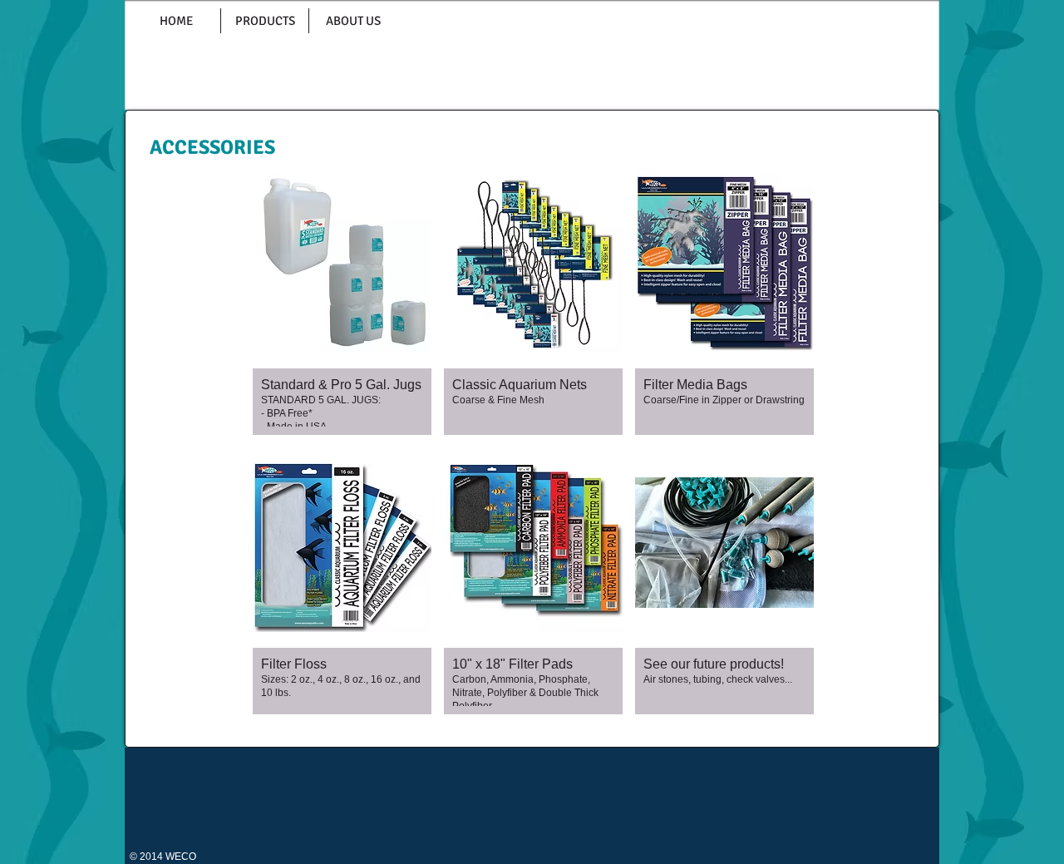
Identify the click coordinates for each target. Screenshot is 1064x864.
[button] (342, 301)
